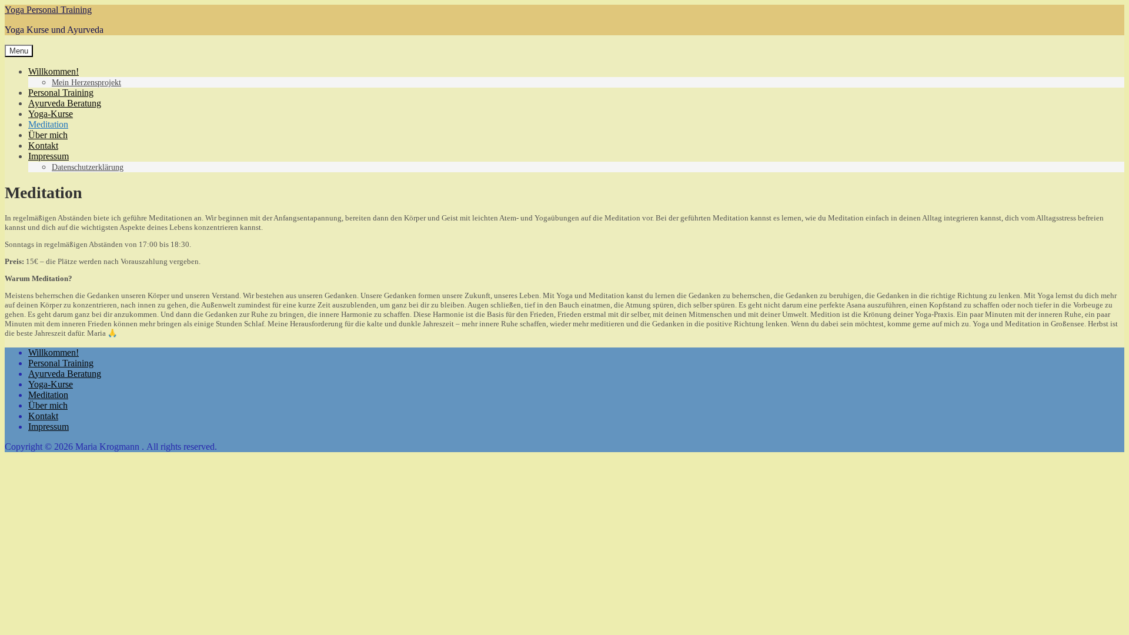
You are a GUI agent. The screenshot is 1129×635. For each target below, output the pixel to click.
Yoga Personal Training (48, 10)
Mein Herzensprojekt (86, 82)
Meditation (48, 124)
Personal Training (60, 93)
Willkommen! (53, 71)
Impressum (48, 156)
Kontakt (43, 146)
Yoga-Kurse (50, 114)
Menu (18, 50)
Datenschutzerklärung (87, 167)
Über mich (48, 135)
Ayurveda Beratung (64, 103)
